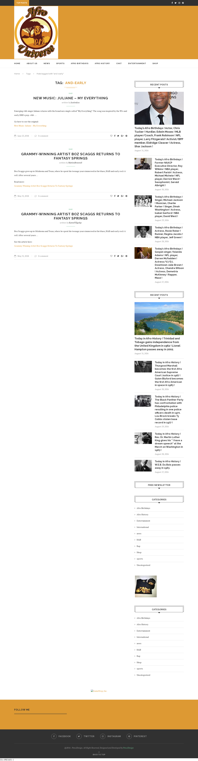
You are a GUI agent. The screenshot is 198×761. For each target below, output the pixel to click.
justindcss (75, 102)
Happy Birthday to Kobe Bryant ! (48, 4)
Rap (138, 546)
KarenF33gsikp (75, 222)
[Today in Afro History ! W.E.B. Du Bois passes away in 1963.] (143, 465)
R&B (70, 93)
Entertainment (137, 63)
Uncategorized (143, 565)
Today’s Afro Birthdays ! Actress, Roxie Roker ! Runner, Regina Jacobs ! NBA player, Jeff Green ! (169, 232)
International (143, 527)
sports (140, 558)
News (47, 63)
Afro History (102, 63)
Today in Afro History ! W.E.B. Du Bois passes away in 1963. (168, 464)
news (139, 533)
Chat (119, 63)
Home (17, 63)
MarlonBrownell (75, 162)
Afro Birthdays (79, 63)
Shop (155, 63)
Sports (60, 63)
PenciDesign (128, 747)
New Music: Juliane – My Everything (70, 98)
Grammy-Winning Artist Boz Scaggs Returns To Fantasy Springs (70, 156)
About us (32, 63)
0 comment (43, 135)
